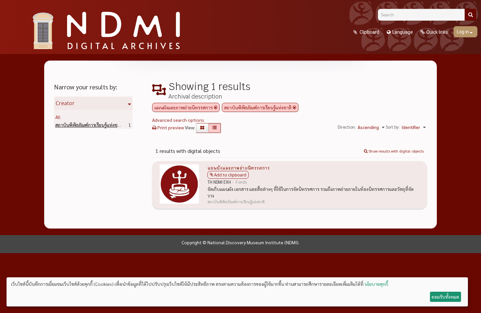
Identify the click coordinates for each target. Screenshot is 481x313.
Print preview (170, 127)
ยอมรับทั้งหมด (445, 297)
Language (402, 32)
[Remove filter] (215, 107)
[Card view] (202, 128)
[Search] (470, 15)
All (58, 117)
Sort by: (393, 127)
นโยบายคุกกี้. (377, 284)
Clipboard (369, 32)
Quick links (437, 32)
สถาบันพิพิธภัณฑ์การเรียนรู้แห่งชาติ (99, 125)
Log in (463, 31)
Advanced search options (178, 120)
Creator (65, 103)
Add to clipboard (230, 175)
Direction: (347, 127)
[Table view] (214, 128)
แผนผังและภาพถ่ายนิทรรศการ (238, 167)
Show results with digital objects (395, 151)
